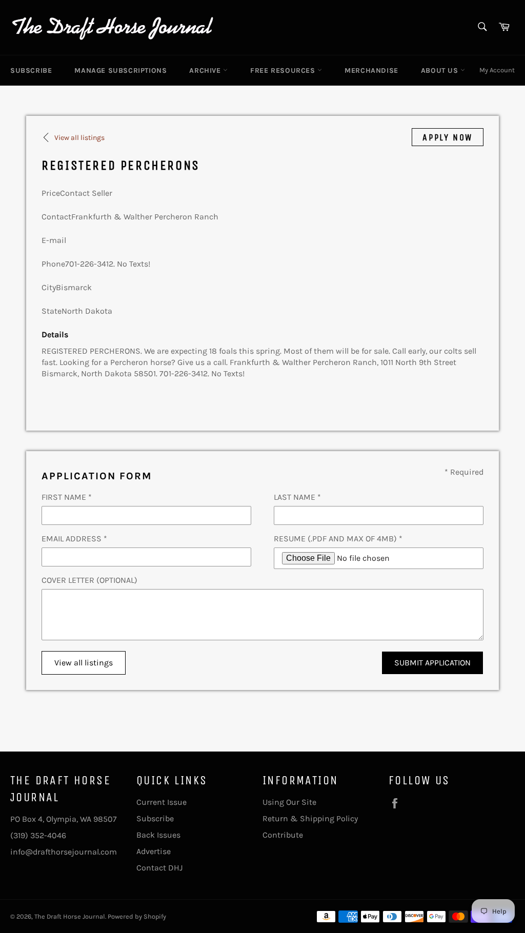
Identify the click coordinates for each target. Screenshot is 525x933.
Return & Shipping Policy (310, 818)
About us (440, 70)
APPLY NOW (447, 137)
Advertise (153, 851)
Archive (206, 70)
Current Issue (161, 802)
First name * (67, 497)
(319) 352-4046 (38, 835)
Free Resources (283, 70)
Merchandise (371, 70)
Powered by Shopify (137, 916)
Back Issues (158, 835)
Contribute (282, 835)
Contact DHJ (159, 868)
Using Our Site (289, 802)
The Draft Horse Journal (69, 916)
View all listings (83, 662)
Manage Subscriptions (120, 70)
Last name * (297, 497)
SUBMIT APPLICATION (432, 662)
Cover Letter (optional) (89, 580)
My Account (497, 70)
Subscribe (31, 70)
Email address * (74, 538)
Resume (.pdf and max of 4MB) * (338, 538)
